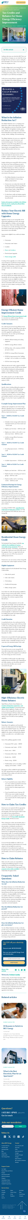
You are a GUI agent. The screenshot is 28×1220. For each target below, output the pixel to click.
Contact (17, 1143)
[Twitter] (9, 1137)
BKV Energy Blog (9, 8)
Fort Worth (21, 1190)
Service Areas (5, 1188)
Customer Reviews (5, 1145)
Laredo (3, 1194)
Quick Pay (17, 1147)
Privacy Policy (14, 1204)
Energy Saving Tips (9, 1022)
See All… (3, 1198)
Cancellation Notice (6, 1180)
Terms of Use (9, 1204)
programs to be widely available (10, 869)
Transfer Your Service (6, 1182)
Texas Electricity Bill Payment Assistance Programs (6, 1176)
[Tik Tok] (23, 1137)
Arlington (3, 1192)
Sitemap (17, 1162)
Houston (3, 1190)
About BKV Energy (7, 1143)
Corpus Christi (13, 1192)
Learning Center (5, 1149)
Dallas (11, 1190)
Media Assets (4, 1155)
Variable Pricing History (6, 1183)
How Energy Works (6, 1156)
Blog (2, 1151)
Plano (20, 1192)
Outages (17, 1153)
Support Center (6, 1166)
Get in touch (7, 1116)
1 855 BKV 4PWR (13, 1113)
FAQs (16, 1149)
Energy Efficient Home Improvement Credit (15, 316)
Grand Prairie (22, 1194)
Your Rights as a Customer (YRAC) (8, 1206)
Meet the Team (5, 1147)
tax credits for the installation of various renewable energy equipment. (13, 545)
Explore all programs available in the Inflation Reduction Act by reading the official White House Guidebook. (14, 203)
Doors (6, 250)
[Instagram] (14, 1137)
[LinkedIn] (5, 1137)
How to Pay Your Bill (19, 1145)
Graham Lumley (9, 26)
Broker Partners (18, 1158)
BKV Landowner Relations (20, 1160)
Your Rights (4, 1169)
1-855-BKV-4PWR (10, 1208)
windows (13, 250)
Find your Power (21, 2)
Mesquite (21, 1196)
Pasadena (12, 1196)
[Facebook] (19, 1137)
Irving (11, 1194)
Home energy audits (10, 257)
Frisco (3, 1196)
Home (3, 8)
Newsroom (4, 1153)
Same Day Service (19, 1151)
